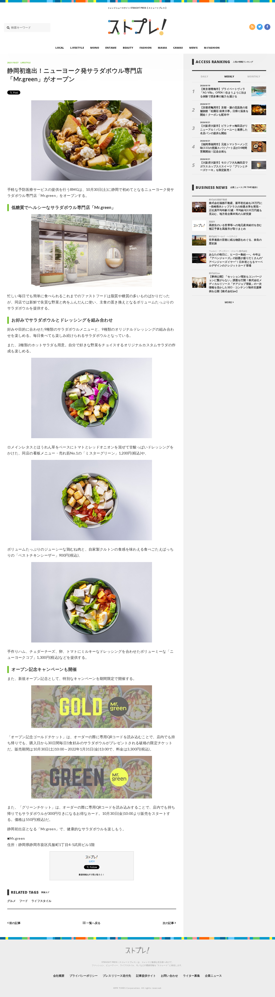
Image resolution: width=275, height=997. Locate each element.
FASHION (146, 47)
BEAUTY (128, 47)
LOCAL (59, 47)
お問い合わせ (169, 975)
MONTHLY (253, 76)
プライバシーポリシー (83, 975)
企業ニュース (213, 975)
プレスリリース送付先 (117, 975)
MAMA (162, 47)
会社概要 (58, 975)
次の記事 (169, 923)
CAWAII (178, 47)
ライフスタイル (41, 901)
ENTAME (110, 47)
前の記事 (15, 923)
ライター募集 (191, 975)
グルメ (11, 901)
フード (23, 901)
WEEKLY (229, 76)
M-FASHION (211, 47)
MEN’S (193, 47)
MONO (94, 47)
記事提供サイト (146, 975)
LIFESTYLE (77, 47)
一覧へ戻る (93, 923)
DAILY (204, 76)
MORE (229, 302)
